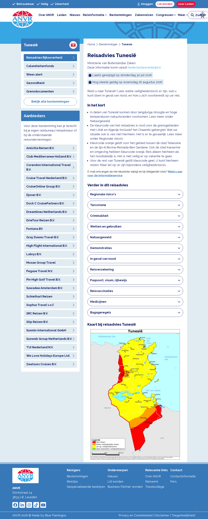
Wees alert (34, 74)
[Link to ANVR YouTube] (43, 505)
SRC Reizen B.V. (37, 313)
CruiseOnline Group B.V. (43, 186)
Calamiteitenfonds (40, 66)
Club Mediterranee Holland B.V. (49, 156)
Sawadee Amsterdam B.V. (44, 288)
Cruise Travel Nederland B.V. (46, 178)
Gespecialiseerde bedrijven (86, 486)
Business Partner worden (125, 486)
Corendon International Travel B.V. (48, 167)
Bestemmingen (77, 476)
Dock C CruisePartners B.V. (45, 203)
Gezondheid (35, 83)
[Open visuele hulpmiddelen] (203, 15)
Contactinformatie (183, 476)
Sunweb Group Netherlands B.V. (49, 338)
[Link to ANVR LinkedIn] (22, 505)
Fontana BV (34, 228)
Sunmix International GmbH (46, 330)
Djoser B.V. (33, 195)
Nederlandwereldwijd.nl (144, 67)
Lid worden (115, 481)
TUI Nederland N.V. (39, 347)
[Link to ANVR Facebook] (15, 505)
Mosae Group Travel (41, 262)
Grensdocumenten (40, 91)
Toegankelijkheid (183, 515)
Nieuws (113, 476)
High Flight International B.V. (46, 245)
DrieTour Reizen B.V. (40, 220)
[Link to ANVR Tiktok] (36, 505)
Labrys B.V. (34, 254)
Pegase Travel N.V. (39, 271)
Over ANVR (153, 476)
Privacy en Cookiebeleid (135, 515)
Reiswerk (151, 481)
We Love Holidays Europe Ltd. (48, 355)
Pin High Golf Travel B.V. (43, 279)
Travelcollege (154, 486)
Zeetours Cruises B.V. (41, 364)
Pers (173, 481)
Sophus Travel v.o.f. (40, 305)
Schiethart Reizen (39, 296)
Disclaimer (162, 515)
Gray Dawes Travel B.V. (42, 237)
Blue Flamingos (55, 515)
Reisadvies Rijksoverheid (44, 57)
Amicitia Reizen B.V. (40, 148)
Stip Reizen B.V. (37, 322)
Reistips (72, 481)
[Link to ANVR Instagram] (29, 505)
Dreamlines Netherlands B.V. (46, 212)
